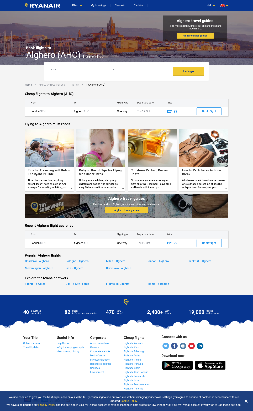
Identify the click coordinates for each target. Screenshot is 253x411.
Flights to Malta (132, 355)
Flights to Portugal (133, 363)
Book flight (209, 111)
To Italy (75, 84)
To (114, 69)
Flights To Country (117, 283)
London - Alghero (158, 261)
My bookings (98, 5)
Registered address (100, 363)
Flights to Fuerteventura (137, 384)
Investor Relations (100, 359)
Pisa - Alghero (74, 268)
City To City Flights (77, 283)
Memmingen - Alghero (39, 268)
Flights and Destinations (52, 84)
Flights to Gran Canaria (136, 372)
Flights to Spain (132, 368)
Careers (94, 347)
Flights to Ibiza (131, 380)
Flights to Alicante (133, 343)
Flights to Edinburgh (134, 351)
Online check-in (31, 343)
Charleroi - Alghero (37, 261)
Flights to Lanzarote (134, 376)
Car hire (138, 5)
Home (28, 84)
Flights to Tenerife (133, 388)
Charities (95, 368)
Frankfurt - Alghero (199, 261)
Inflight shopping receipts (70, 347)
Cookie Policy (128, 401)
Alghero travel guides (195, 35)
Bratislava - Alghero (118, 268)
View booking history (68, 351)
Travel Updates (31, 347)
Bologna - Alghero (77, 261)
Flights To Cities (35, 283)
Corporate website (100, 351)
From (53, 69)
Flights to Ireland (132, 359)
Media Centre (97, 355)
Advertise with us (99, 343)
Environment (97, 372)
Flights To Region (158, 283)
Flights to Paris (132, 347)
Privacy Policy (46, 405)
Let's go (188, 71)
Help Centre (63, 343)
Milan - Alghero (115, 261)
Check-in (120, 5)
